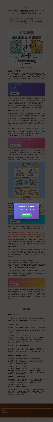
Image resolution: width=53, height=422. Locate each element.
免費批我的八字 (26, 214)
